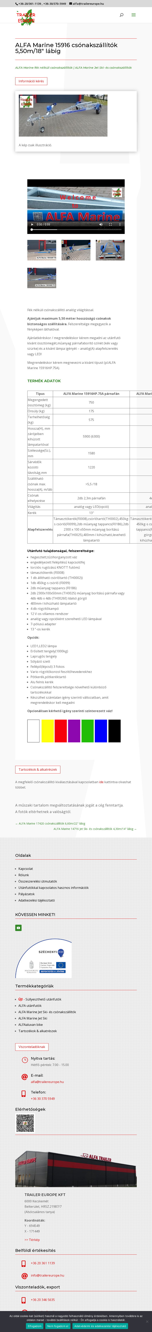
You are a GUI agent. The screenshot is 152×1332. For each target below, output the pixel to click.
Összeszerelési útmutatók (37, 881)
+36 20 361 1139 (43, 1263)
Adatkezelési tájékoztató (36, 900)
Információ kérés (31, 81)
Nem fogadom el (57, 1326)
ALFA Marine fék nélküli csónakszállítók (44, 67)
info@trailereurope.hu (47, 1275)
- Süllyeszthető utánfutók (39, 999)
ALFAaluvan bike (30, 1024)
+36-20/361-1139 (30, 4)
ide (101, 782)
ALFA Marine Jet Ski (32, 1018)
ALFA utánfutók (30, 1005)
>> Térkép (32, 1240)
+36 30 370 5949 (43, 1098)
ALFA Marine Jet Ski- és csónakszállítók (103, 67)
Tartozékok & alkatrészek (38, 769)
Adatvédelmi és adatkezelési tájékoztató (100, 1326)
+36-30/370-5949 (55, 4)
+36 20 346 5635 (43, 1300)
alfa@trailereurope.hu (47, 1082)
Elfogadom (34, 1326)
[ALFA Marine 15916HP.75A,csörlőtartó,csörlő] (76, 259)
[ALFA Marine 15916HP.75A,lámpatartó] (110, 259)
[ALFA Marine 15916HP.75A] (41, 259)
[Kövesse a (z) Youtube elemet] (18, 928)
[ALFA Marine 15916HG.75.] (41, 287)
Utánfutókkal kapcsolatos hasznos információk (53, 887)
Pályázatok (26, 894)
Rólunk (23, 875)
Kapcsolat (25, 868)
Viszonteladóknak (32, 1047)
